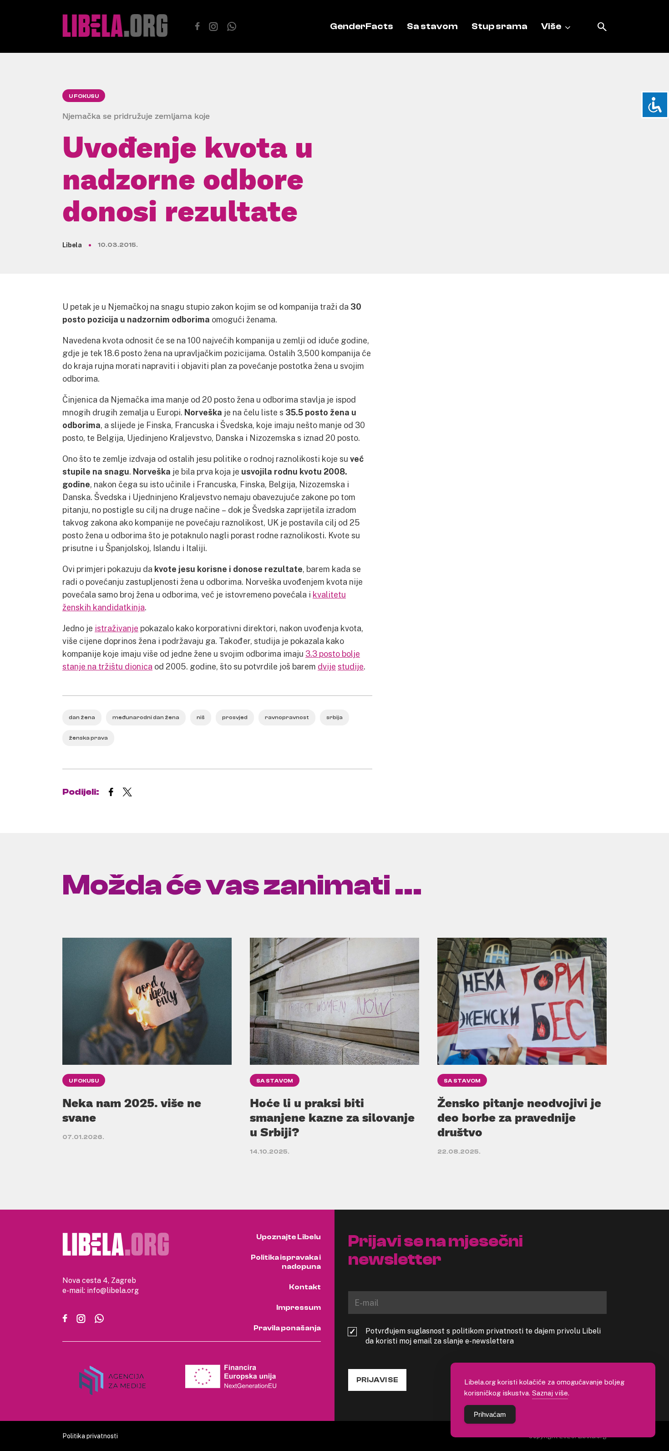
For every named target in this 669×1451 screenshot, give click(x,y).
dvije (327, 666)
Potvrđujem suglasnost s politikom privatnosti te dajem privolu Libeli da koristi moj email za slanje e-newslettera (483, 1335)
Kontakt (305, 1287)
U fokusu (84, 96)
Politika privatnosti (90, 1436)
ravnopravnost (287, 717)
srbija (334, 717)
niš (201, 717)
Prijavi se (377, 1380)
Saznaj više (550, 1393)
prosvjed (235, 717)
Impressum (298, 1307)
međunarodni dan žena (145, 717)
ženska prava (88, 738)
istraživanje (116, 628)
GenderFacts (361, 26)
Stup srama (499, 26)
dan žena (82, 717)
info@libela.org (113, 1290)
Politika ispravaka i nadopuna (286, 1262)
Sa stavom (432, 26)
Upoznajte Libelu (288, 1237)
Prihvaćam (490, 1414)
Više (551, 26)
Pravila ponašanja (287, 1328)
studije (351, 666)
